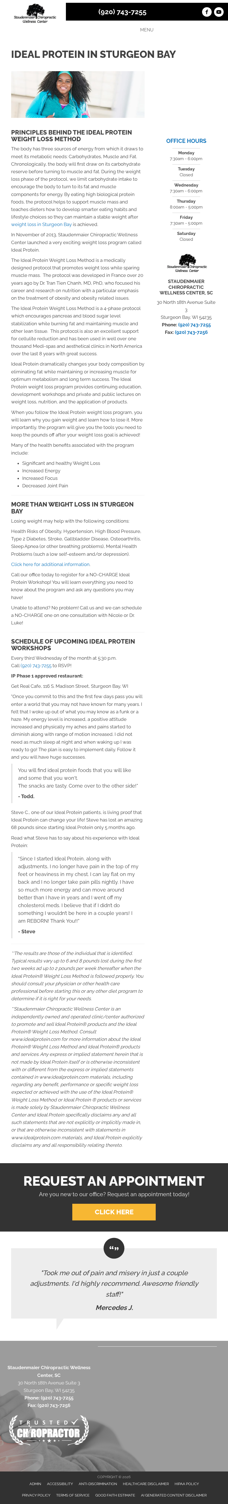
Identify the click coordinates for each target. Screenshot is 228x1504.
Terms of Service (73, 1495)
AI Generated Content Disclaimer (174, 1495)
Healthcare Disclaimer (146, 1484)
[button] (114, 1212)
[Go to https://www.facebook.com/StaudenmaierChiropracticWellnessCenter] (207, 13)
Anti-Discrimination (98, 1484)
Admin (35, 1484)
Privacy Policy (36, 1495)
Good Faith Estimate (115, 1495)
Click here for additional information (50, 564)
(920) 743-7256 (191, 332)
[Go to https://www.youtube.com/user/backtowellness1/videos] (219, 13)
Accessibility (60, 1484)
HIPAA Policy (187, 1484)
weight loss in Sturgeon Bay (41, 224)
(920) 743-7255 (122, 12)
